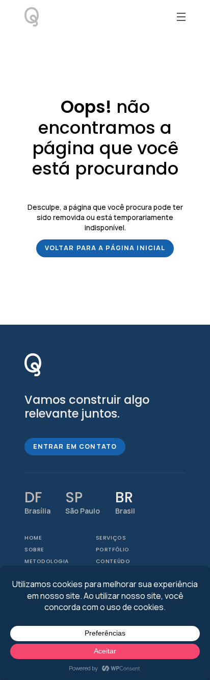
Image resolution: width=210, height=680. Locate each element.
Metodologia (46, 561)
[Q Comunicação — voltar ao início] (32, 364)
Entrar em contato (75, 446)
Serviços (111, 538)
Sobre (34, 549)
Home (33, 538)
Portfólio (112, 549)
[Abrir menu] (181, 17)
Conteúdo (113, 561)
